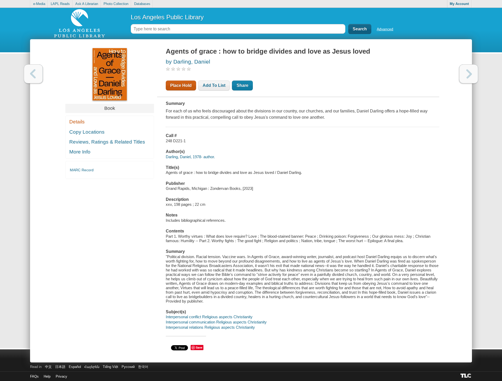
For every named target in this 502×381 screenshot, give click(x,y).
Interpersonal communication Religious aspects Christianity (216, 322)
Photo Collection (116, 4)
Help (47, 376)
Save (199, 347)
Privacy (61, 376)
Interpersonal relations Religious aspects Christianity (210, 327)
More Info (79, 152)
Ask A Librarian (86, 4)
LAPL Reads (60, 4)
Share (242, 85)
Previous (33, 73)
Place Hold (181, 85)
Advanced (385, 29)
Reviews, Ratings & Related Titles (107, 142)
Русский (128, 367)
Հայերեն (91, 367)
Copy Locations (87, 132)
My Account (459, 4)
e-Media (39, 4)
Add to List (214, 85)
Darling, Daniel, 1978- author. (190, 157)
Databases (142, 4)
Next (468, 73)
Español (75, 367)
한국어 (143, 367)
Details (77, 121)
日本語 (60, 367)
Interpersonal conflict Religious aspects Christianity (209, 317)
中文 (48, 367)
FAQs (34, 376)
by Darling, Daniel (188, 62)
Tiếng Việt (110, 367)
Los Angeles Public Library (167, 17)
